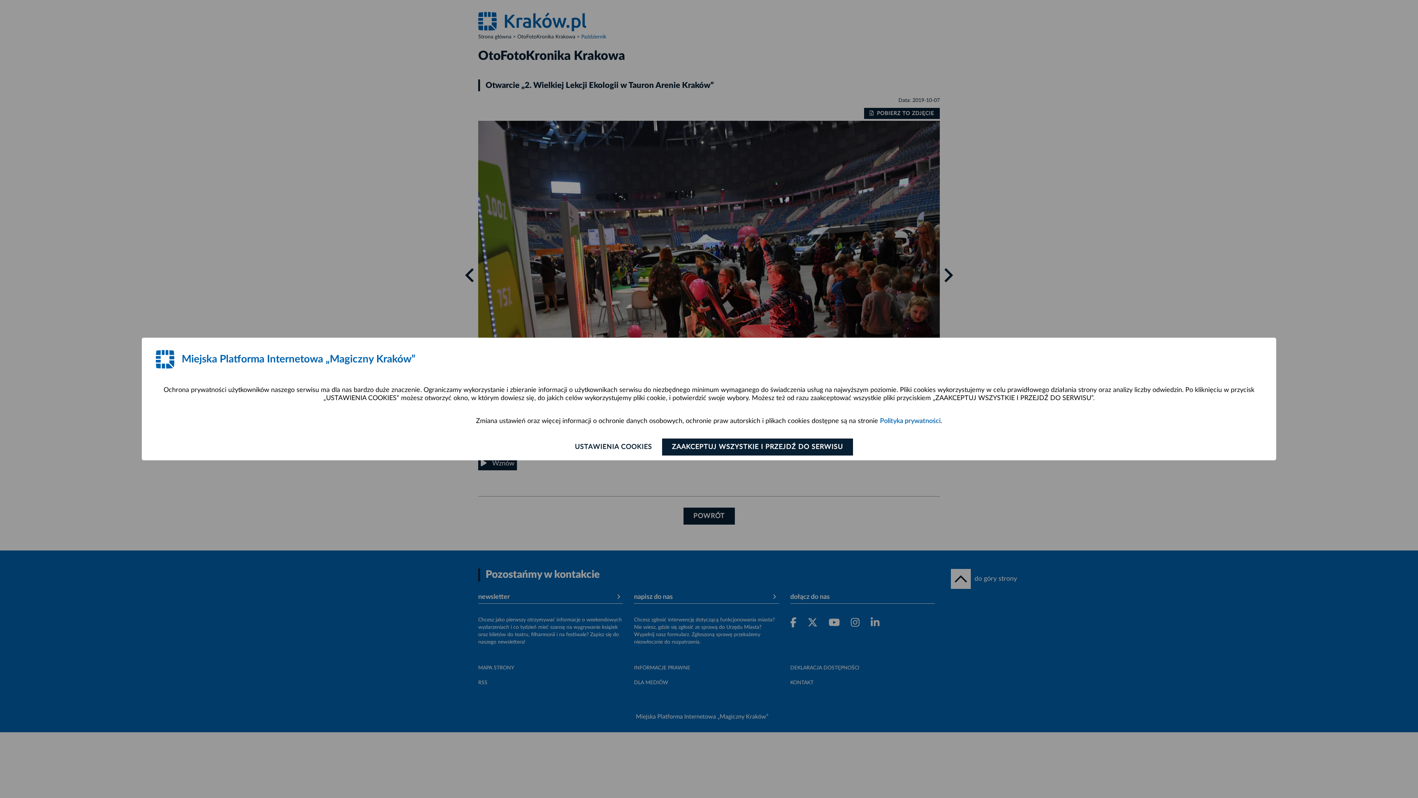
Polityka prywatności (910, 421)
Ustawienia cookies (613, 447)
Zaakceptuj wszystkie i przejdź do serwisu (757, 447)
